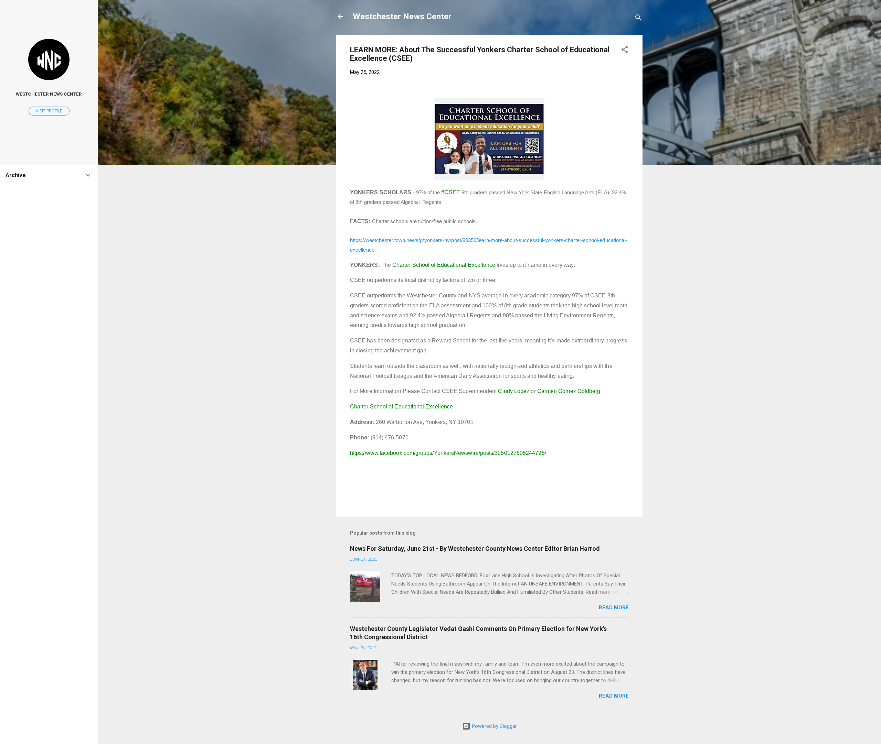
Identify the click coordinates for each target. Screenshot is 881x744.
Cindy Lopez (513, 391)
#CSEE (450, 192)
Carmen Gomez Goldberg (569, 391)
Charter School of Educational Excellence (443, 265)
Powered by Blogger (493, 726)
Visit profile (49, 111)
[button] (624, 50)
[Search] (638, 18)
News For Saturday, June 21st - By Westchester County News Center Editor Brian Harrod (475, 548)
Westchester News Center (402, 16)
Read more (614, 607)
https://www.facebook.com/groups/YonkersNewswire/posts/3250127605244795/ (448, 453)
